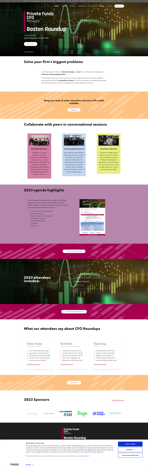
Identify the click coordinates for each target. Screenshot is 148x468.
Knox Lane (79, 289)
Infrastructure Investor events (48, 1)
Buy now (119, 6)
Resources (92, 6)
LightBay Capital (82, 296)
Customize (129, 449)
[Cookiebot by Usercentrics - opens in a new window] (14, 464)
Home (57, 6)
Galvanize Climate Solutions (87, 274)
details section (84, 456)
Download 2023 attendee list (74, 311)
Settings (28, 464)
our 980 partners (36, 445)
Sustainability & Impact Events (108, 1)
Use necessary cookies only (130, 455)
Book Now (116, 52)
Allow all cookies (130, 444)
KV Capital (79, 293)
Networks (119, 1)
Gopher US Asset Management (88, 285)
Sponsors (101, 6)
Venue (109, 6)
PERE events (76, 1)
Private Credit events (61, 1)
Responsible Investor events (94, 1)
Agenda (64, 6)
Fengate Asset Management (87, 271)
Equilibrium (79, 267)
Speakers (73, 6)
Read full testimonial (33, 364)
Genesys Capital (81, 278)
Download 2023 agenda (74, 251)
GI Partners (79, 282)
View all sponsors (118, 400)
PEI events (69, 1)
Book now (74, 382)
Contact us (26, 1)
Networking (82, 6)
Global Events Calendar (35, 1)
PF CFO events (83, 1)
